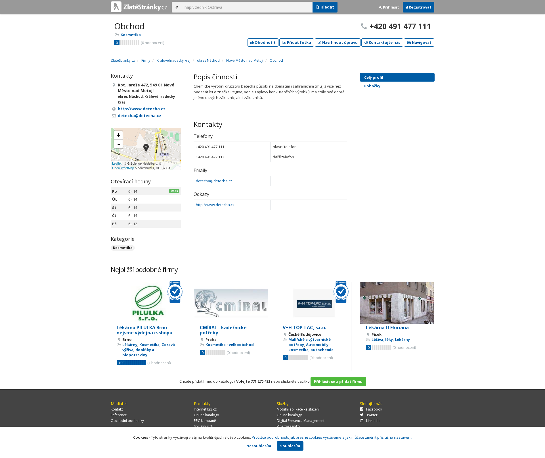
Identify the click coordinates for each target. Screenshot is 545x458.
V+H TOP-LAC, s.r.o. (304, 327)
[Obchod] (146, 149)
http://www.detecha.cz (215, 204)
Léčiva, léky (382, 339)
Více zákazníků (288, 426)
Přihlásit (390, 7)
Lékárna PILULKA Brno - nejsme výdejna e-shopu (144, 330)
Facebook (374, 409)
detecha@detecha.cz (214, 180)
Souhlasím (290, 445)
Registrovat (419, 7)
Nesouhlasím (258, 445)
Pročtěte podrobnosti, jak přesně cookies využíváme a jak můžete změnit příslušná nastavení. (332, 437)
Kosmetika (131, 34)
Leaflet (116, 163)
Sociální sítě (203, 426)
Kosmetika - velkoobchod (230, 344)
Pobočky (372, 85)
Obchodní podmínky (127, 420)
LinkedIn (373, 420)
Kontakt (117, 409)
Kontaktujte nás (384, 42)
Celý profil (373, 77)
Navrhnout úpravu (339, 42)
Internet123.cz (205, 409)
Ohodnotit (265, 42)
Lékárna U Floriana (387, 327)
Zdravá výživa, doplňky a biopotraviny (148, 349)
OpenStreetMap (123, 167)
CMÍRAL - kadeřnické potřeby (223, 330)
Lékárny (129, 344)
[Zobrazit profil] (148, 303)
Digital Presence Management (300, 420)
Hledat (326, 7)
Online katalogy (206, 415)
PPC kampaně (205, 420)
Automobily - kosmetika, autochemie (311, 347)
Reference (119, 415)
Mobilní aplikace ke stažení (298, 409)
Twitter (372, 415)
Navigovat (421, 42)
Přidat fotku (298, 42)
